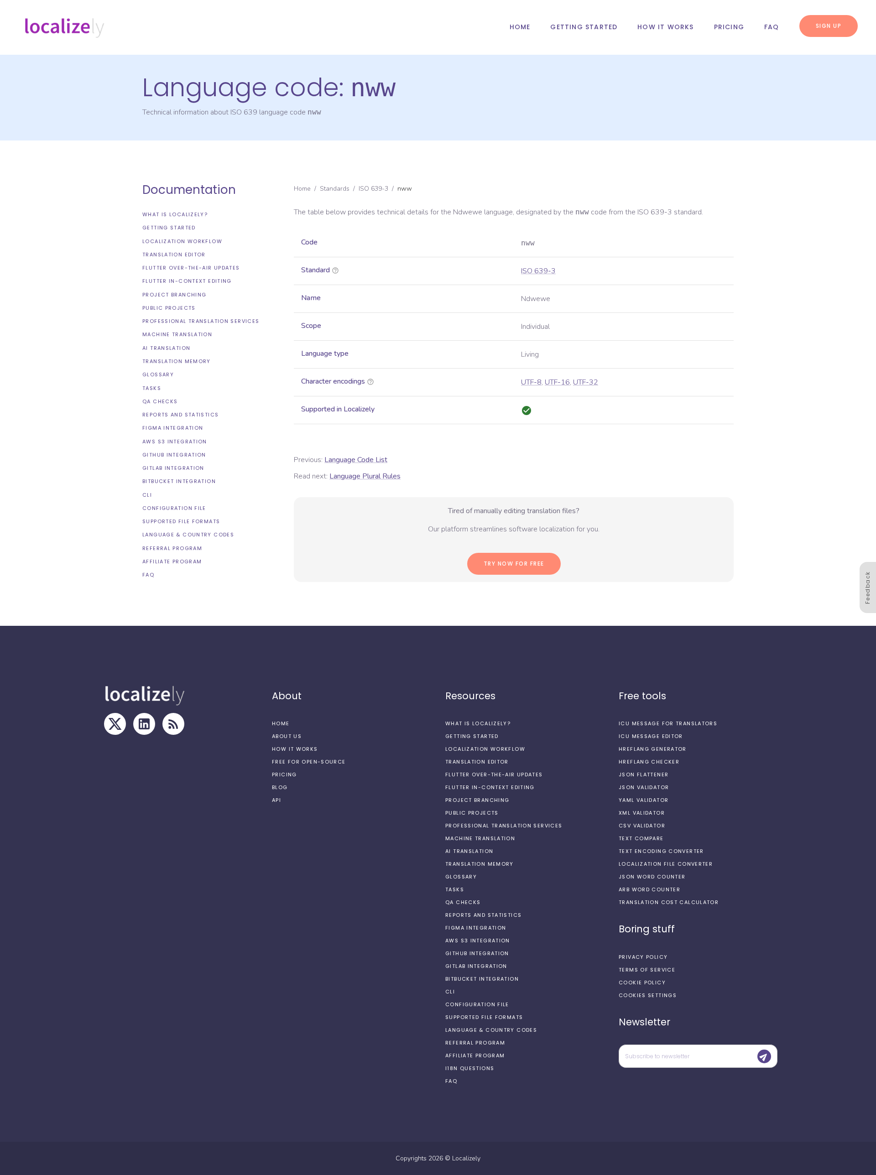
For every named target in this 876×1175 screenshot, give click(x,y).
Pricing (729, 26)
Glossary (158, 374)
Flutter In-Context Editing (187, 281)
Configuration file (174, 508)
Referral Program (172, 548)
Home (520, 26)
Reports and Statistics (180, 414)
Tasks (151, 387)
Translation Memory (176, 361)
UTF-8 (531, 382)
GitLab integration (173, 468)
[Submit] (764, 1056)
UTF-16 (557, 382)
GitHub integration (174, 454)
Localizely (466, 1158)
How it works (665, 26)
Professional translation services (200, 321)
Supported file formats (181, 521)
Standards (334, 188)
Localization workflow (182, 241)
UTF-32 (585, 382)
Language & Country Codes (188, 534)
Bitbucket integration (179, 481)
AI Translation (166, 348)
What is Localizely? (175, 214)
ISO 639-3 (373, 188)
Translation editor (174, 254)
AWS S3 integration (174, 441)
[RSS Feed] (173, 724)
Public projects (169, 308)
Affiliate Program (172, 561)
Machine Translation (177, 334)
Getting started (583, 26)
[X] (115, 724)
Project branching (174, 294)
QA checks (159, 401)
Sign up (829, 26)
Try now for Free (514, 563)
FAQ (771, 26)
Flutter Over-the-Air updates (191, 267)
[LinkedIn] (144, 724)
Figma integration (172, 428)
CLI (147, 495)
